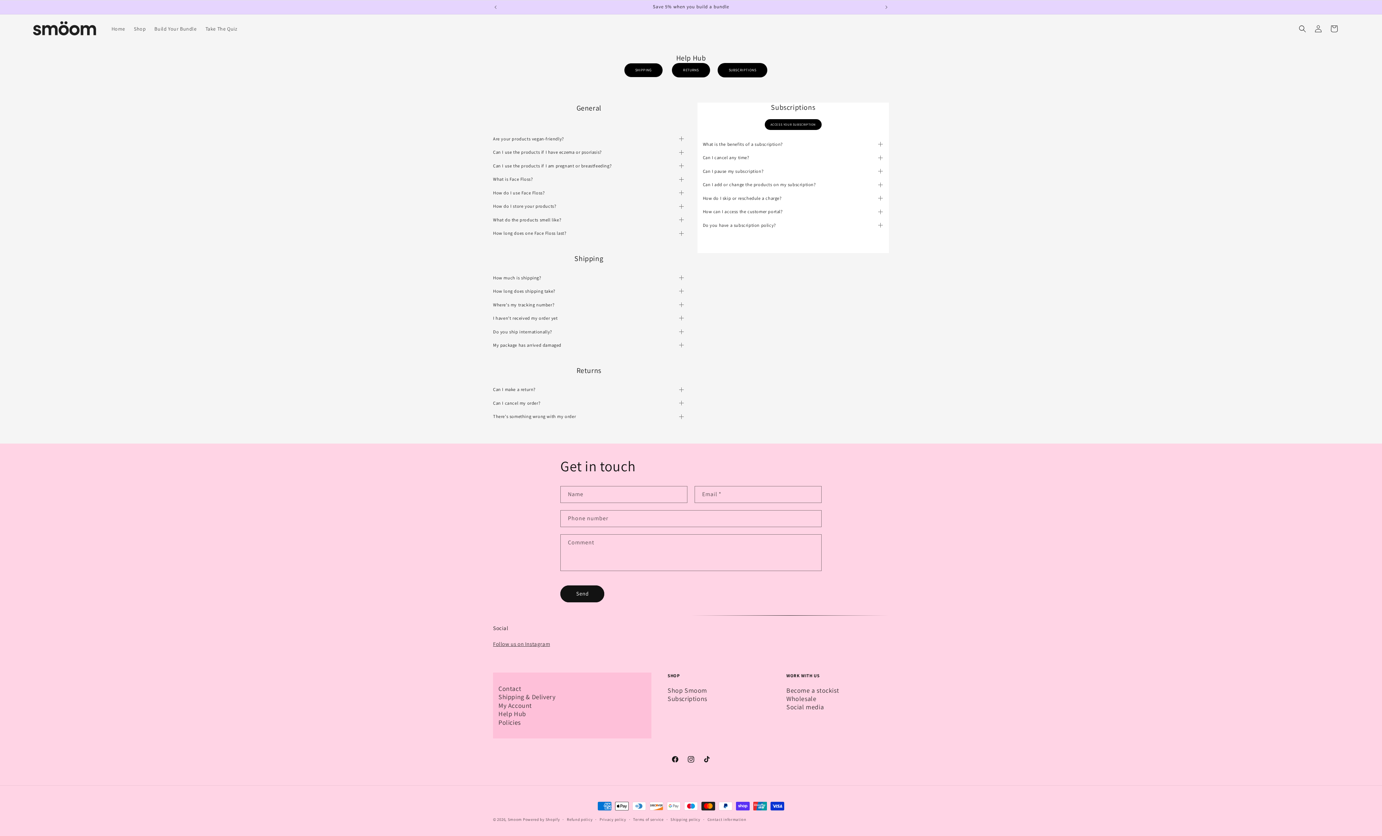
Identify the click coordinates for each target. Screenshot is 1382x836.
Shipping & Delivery (526, 697)
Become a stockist (812, 690)
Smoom (515, 819)
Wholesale (801, 699)
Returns (691, 70)
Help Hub (512, 714)
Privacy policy (613, 819)
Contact (509, 688)
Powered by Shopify (541, 819)
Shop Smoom (687, 690)
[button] (1302, 29)
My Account (515, 705)
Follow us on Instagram (521, 644)
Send (582, 593)
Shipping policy (685, 819)
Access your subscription (793, 124)
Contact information (727, 819)
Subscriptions (743, 70)
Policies (509, 722)
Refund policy (579, 819)
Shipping (643, 70)
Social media (805, 707)
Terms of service (648, 819)
